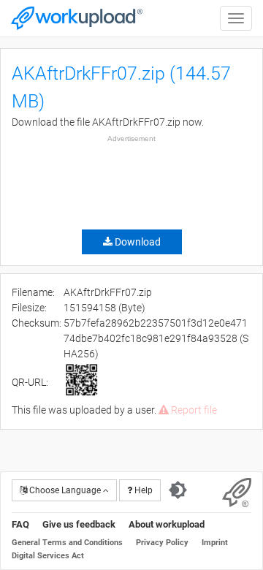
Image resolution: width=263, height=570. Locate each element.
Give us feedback (78, 524)
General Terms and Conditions (67, 542)
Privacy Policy (162, 542)
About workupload (167, 524)
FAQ (20, 524)
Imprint (215, 542)
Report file (193, 410)
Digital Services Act (48, 555)
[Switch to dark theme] (178, 490)
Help (142, 490)
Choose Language (65, 490)
